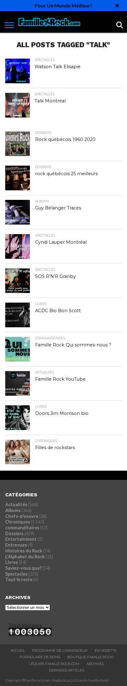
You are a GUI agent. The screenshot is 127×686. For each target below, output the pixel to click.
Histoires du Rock (23, 550)
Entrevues (16, 545)
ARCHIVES (95, 664)
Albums (13, 510)
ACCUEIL (17, 650)
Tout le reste (18, 579)
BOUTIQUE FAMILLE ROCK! (90, 657)
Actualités (16, 504)
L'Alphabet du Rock (25, 556)
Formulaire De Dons (40, 657)
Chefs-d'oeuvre (21, 516)
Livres (11, 562)
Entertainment (21, 539)
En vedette (106, 650)
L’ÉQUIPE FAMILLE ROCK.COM (54, 664)
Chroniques (17, 521)
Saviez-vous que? (23, 568)
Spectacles (16, 573)
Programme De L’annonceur (60, 650)
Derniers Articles (66, 670)
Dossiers (14, 533)
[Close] (117, 5)
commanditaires (22, 527)
